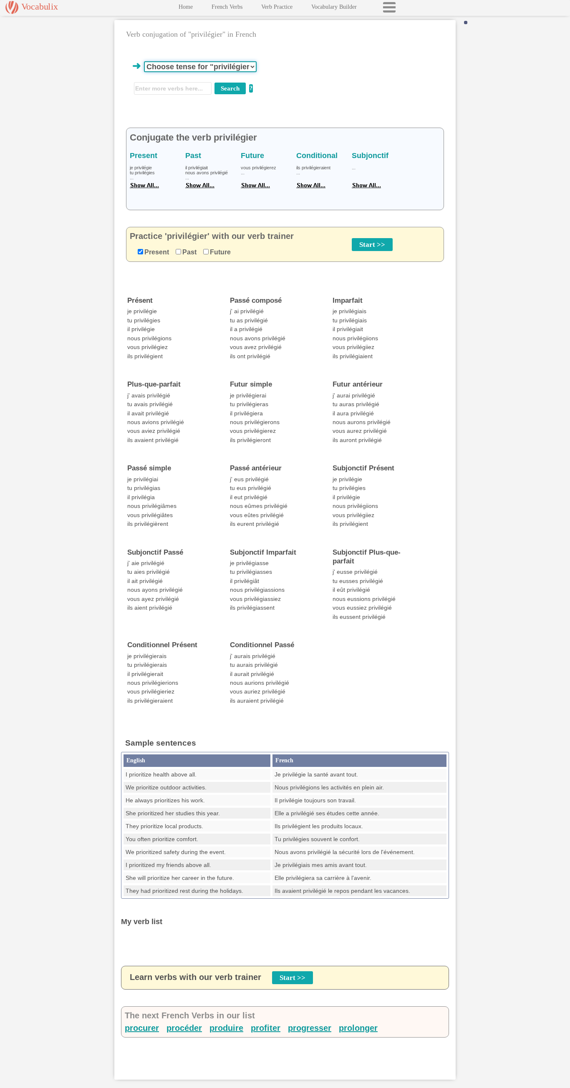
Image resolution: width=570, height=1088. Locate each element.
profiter (265, 1028)
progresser (309, 1028)
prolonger (358, 1028)
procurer (142, 1028)
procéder (184, 1028)
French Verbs (227, 7)
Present (156, 252)
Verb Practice (277, 7)
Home (186, 7)
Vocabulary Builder (334, 7)
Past (189, 252)
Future (220, 252)
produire (226, 1028)
